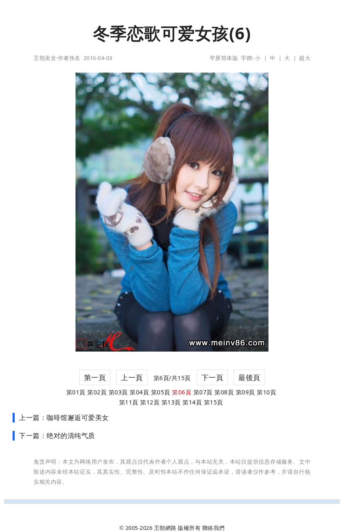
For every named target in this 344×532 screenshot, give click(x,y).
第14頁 (192, 402)
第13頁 (171, 402)
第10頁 (266, 392)
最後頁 (249, 377)
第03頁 (118, 392)
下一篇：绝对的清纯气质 (57, 435)
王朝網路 (165, 528)
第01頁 (76, 392)
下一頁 (212, 377)
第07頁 (203, 392)
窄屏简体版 (224, 58)
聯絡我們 (213, 528)
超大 (304, 58)
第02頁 (97, 392)
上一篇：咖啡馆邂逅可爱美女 (64, 417)
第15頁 (213, 402)
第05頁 (160, 392)
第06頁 (181, 392)
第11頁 (128, 402)
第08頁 (224, 392)
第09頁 (245, 392)
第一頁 (95, 377)
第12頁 (149, 402)
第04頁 (139, 392)
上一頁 (132, 377)
